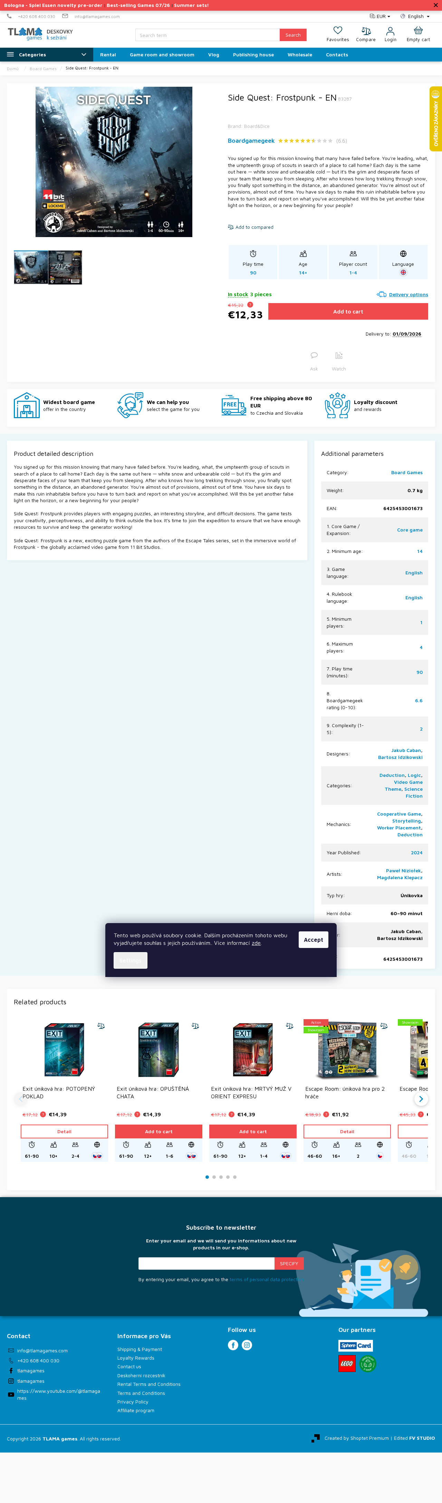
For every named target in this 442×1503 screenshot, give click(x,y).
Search (293, 35)
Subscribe (289, 1263)
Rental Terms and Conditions (149, 1384)
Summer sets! (191, 5)
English (414, 572)
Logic (414, 775)
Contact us (129, 1366)
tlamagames (31, 1370)
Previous (21, 1099)
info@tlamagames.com (42, 1350)
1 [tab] (207, 1177)
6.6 (419, 700)
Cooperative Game (399, 814)
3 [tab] (221, 1177)
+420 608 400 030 (38, 1360)
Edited (414, 1438)
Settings (130, 960)
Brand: (249, 126)
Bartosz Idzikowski (400, 757)
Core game (410, 530)
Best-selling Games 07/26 (138, 5)
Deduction (392, 775)
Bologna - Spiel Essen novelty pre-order (53, 5)
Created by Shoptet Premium (357, 1438)
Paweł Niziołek (403, 870)
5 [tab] (234, 1177)
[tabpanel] (64, 1090)
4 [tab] (228, 1177)
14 (420, 551)
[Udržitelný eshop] (367, 1363)
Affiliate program (135, 1410)
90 (419, 672)
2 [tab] (214, 1177)
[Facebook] (233, 1345)
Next (421, 1099)
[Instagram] (247, 1345)
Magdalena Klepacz (400, 877)
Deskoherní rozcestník (141, 1375)
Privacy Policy (132, 1402)
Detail (64, 1131)
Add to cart (348, 311)
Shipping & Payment (139, 1349)
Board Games (407, 472)
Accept (313, 940)
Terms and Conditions (141, 1393)
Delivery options (408, 294)
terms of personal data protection (267, 1279)
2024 (417, 852)
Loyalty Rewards (135, 1358)
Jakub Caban (406, 750)
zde (256, 943)
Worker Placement (399, 827)
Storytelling (406, 821)
